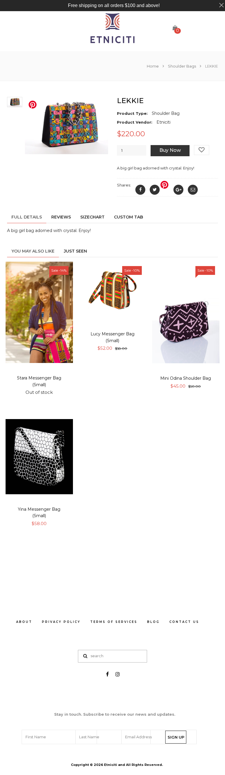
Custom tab (128, 217)
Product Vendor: (134, 122)
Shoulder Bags (182, 66)
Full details (26, 217)
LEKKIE (130, 100)
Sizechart (92, 217)
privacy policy (61, 622)
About (24, 622)
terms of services (113, 622)
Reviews (61, 217)
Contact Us (184, 622)
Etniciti (110, 765)
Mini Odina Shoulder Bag (185, 378)
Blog (153, 622)
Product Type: (132, 113)
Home (153, 66)
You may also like (32, 251)
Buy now (170, 150)
